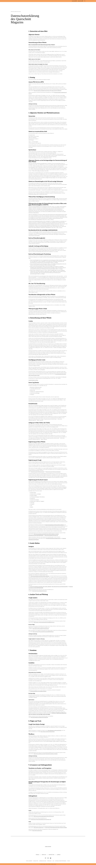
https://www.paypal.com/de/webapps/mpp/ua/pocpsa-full (44, 816)
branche (44, 854)
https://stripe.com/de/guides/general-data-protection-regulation (56, 827)
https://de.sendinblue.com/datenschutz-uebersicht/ (39, 717)
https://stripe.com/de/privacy (39, 827)
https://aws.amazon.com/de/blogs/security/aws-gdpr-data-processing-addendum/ (47, 90)
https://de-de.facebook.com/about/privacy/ (53, 538)
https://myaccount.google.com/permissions (53, 471)
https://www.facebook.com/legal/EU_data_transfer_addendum (40, 586)
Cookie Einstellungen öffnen (33, 380)
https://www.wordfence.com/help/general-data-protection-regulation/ (46, 753)
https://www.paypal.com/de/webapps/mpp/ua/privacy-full (41, 819)
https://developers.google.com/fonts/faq (54, 730)
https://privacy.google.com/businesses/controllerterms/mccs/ (44, 622)
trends (37, 854)
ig (45, 858)
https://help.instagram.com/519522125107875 (60, 586)
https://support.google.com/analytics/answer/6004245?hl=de (43, 631)
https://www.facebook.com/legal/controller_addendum (54, 524)
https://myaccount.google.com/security (37, 471)
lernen (58, 854)
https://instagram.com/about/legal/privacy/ (39, 590)
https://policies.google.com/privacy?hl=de (47, 731)
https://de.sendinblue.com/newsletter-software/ (38, 691)
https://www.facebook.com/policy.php (51, 535)
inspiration (51, 854)
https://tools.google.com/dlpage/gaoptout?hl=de (41, 628)
